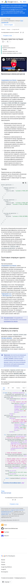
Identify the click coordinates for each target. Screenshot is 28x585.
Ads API (16, 2)
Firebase (3, 564)
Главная (3, 29)
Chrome (3, 562)
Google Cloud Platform (6, 567)
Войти (24, 1)
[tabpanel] (14, 439)
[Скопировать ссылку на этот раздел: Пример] (8, 169)
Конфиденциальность (20, 578)
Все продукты (4, 571)
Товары (8, 29)
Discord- (25, 5)
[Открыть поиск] (21, 2)
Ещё (24, 387)
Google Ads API (15, 29)
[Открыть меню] (2, 2)
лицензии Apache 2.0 (6, 513)
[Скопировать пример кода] (25, 183)
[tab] (3, 388)
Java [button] (4, 387)
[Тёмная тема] (23, 183)
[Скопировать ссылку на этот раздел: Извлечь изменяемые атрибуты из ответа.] (19, 331)
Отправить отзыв (7, 35)
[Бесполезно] (23, 32)
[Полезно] (21, 32)
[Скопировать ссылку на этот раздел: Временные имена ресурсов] (2, 76)
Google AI (3, 569)
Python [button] (18, 387)
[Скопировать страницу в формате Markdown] (7, 41)
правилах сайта (4, 514)
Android (3, 559)
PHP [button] (13, 387)
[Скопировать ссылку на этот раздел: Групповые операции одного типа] (6, 260)
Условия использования (7, 578)
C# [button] (8, 387)
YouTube (12, 9)
